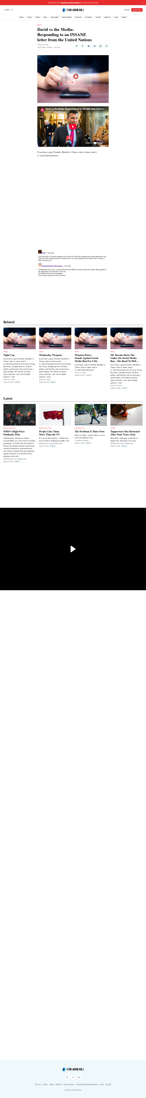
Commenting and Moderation (87, 1084)
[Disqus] (73, 218)
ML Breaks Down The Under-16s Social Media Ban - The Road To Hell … (124, 358)
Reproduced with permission (14, 459)
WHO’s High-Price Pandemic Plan (14, 432)
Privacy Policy (68, 1084)
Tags (45, 17)
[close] (143, 2)
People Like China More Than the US (49, 432)
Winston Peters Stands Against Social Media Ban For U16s (86, 358)
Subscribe (137, 10)
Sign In (127, 10)
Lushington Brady (82, 440)
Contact (107, 17)
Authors (88, 17)
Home (21, 17)
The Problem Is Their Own (89, 431)
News (38, 17)
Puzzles (78, 17)
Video (39, 25)
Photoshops (67, 17)
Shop (116, 17)
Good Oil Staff (43, 45)
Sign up (38, 1084)
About (124, 17)
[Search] (12, 10)
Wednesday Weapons (50, 355)
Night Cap (9, 355)
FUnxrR (108, 1084)
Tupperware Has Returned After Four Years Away (125, 432)
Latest (29, 17)
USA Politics (79, 428)
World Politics (9, 428)
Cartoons (54, 17)
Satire (112, 428)
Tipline (98, 17)
